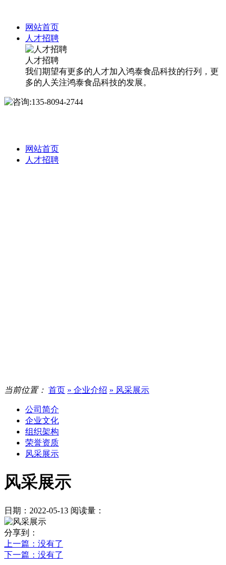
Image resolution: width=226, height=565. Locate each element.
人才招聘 (42, 38)
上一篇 (33, 543)
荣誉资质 (42, 442)
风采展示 (42, 453)
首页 (56, 389)
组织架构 (42, 431)
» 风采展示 (129, 389)
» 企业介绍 (87, 389)
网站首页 (42, 27)
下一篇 (33, 554)
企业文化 (42, 420)
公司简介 (42, 409)
